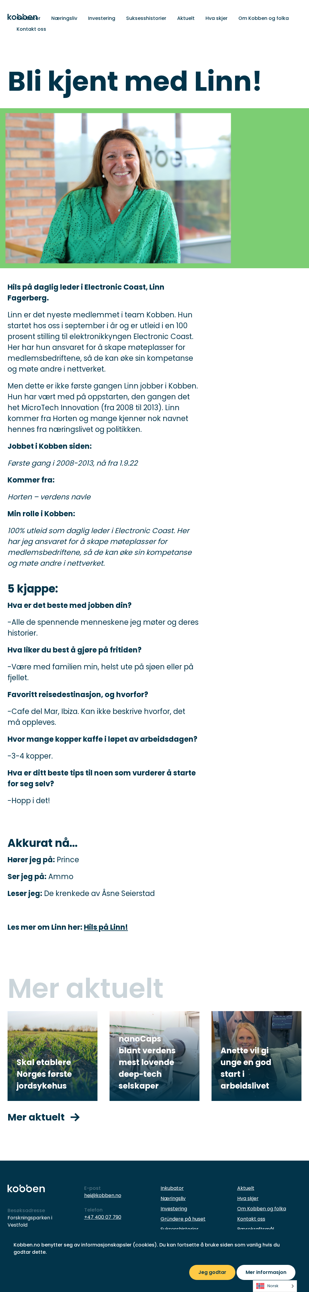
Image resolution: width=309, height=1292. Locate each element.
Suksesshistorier (146, 18)
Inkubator (28, 18)
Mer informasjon (266, 1272)
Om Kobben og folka (263, 18)
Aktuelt (186, 18)
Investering (101, 18)
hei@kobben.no (102, 1195)
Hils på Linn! (106, 927)
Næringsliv (64, 18)
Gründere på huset (183, 1218)
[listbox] (275, 1286)
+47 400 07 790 (102, 1217)
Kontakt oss (31, 29)
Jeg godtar (212, 1272)
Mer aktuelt (36, 1117)
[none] (275, 1286)
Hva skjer (216, 18)
